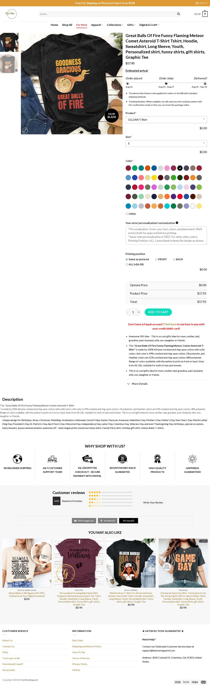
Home (54, 24)
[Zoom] (25, 131)
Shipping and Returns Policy (86, 646)
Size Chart (77, 640)
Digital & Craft (148, 24)
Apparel (96, 24)
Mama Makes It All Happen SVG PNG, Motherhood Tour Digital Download (27, 594)
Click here (170, 324)
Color (129, 160)
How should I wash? (12, 663)
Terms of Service (81, 658)
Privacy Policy (79, 663)
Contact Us (8, 646)
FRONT (162, 259)
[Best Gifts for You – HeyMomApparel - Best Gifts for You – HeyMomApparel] (18, 14)
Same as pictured (139, 259)
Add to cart (158, 312)
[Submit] (178, 14)
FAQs (5, 652)
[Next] (116, 83)
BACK (179, 259)
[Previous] (27, 83)
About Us (7, 640)
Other (132, 213)
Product (131, 113)
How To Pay (78, 652)
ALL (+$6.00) (136, 264)
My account (8, 669)
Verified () (109, 520)
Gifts (130, 24)
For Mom (81, 24)
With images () (85, 520)
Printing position (135, 253)
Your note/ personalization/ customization (151, 223)
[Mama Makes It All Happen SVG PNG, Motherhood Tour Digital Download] (26, 563)
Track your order (11, 658)
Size (128, 136)
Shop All (67, 24)
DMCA (76, 669)
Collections (114, 24)
